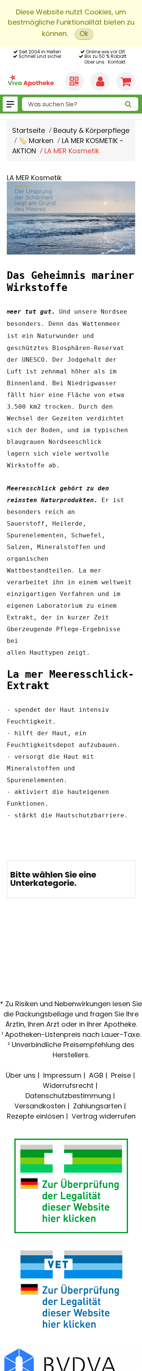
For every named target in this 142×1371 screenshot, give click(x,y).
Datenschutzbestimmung (68, 1095)
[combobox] (80, 104)
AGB (96, 1075)
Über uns (94, 62)
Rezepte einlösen (35, 1116)
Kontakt (116, 62)
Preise (121, 1075)
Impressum (62, 1075)
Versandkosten (40, 1106)
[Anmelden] (100, 81)
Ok (84, 33)
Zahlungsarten (97, 1106)
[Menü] (10, 104)
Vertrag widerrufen (104, 1116)
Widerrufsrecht (68, 1085)
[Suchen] (128, 104)
